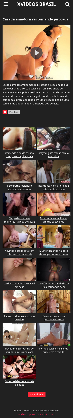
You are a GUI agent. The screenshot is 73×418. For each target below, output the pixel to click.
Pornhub (13, 111)
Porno (49, 414)
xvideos (22, 414)
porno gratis (36, 414)
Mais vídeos (36, 394)
